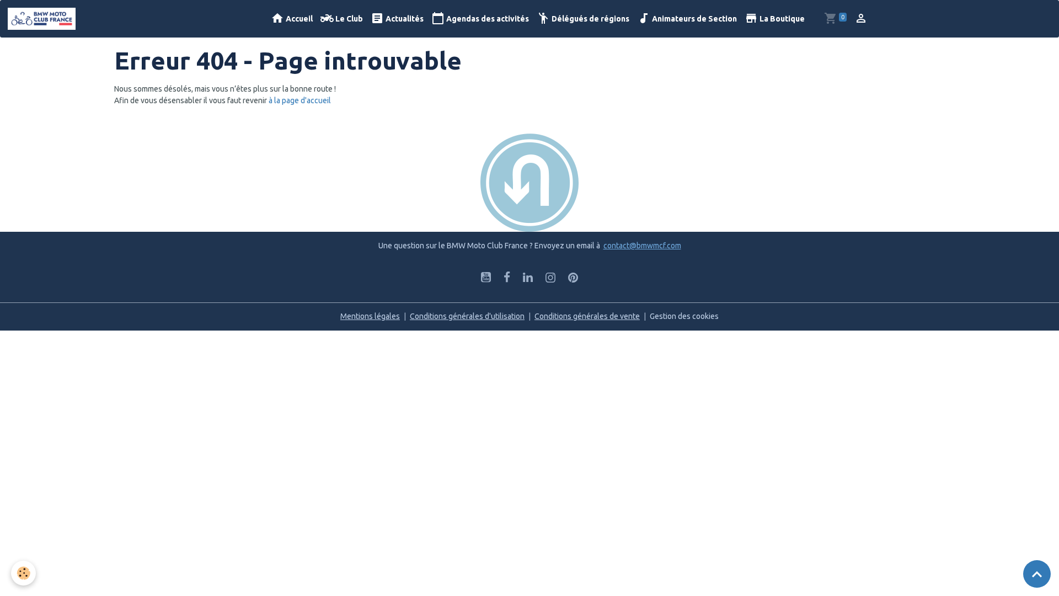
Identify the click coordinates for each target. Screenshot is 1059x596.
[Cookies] (23, 573)
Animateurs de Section (693, 18)
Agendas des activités (487, 18)
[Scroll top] (1037, 574)
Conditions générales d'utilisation (467, 316)
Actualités (404, 18)
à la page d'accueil (300, 100)
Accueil (298, 18)
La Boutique (781, 18)
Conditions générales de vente (587, 316)
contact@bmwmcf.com (642, 245)
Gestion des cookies (684, 316)
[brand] (43, 19)
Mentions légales (370, 316)
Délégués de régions (589, 18)
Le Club (348, 18)
